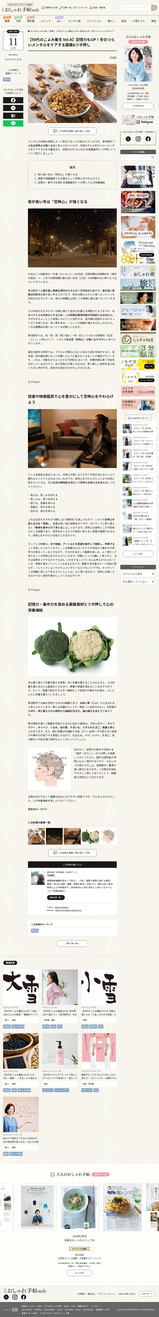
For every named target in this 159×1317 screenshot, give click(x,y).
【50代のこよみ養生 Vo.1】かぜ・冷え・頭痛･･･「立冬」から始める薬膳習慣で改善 (20, 1078)
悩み (59, 1026)
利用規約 (81, 1294)
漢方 (100, 1026)
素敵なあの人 (83, 1305)
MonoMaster (88, 1309)
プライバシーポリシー (107, 1294)
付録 (18, 21)
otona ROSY (27, 1309)
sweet (66, 1305)
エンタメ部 (74, 21)
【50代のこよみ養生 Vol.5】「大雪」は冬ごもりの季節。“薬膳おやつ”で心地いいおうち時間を (20, 1014)
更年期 (30, 21)
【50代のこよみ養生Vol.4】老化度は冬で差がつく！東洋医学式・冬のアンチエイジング (59, 1014)
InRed (39, 1305)
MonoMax (69, 1309)
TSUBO (113, 57)
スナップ (46, 21)
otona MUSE (49, 1309)
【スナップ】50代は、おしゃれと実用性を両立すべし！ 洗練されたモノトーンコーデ (143, 433)
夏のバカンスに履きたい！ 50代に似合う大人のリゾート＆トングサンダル (143, 533)
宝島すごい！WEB (29, 1313)
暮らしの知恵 (17, 1026)
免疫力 (93, 1026)
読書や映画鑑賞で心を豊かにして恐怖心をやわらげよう (69, 178)
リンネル (95, 1305)
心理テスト (139, 21)
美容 (153, 21)
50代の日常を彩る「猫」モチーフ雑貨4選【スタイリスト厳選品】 (143, 520)
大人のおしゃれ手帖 (53, 1305)
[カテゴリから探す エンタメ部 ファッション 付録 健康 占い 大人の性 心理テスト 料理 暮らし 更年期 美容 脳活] (138, 574)
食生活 (7, 79)
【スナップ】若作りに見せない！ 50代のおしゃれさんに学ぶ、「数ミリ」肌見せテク (143, 495)
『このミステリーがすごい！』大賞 (54, 1313)
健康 (7, 21)
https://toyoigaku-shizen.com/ (69, 910)
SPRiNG (38, 1309)
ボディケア (86, 1090)
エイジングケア (61, 1090)
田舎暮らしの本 (102, 1309)
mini (73, 1305)
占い (59, 21)
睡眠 (6, 1153)
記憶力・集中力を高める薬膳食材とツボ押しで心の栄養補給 (71, 182)
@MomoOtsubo (62, 907)
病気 (53, 1026)
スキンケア (47, 1090)
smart (78, 1309)
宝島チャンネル (28, 1305)
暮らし (111, 21)
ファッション (94, 21)
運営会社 (91, 1294)
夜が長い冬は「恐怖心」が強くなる (58, 174)
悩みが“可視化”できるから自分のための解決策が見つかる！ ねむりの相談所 (20, 1142)
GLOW (59, 1309)
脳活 (123, 21)
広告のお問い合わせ (127, 1294)
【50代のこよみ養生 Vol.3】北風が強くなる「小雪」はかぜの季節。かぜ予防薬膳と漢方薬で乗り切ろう (98, 1014)
